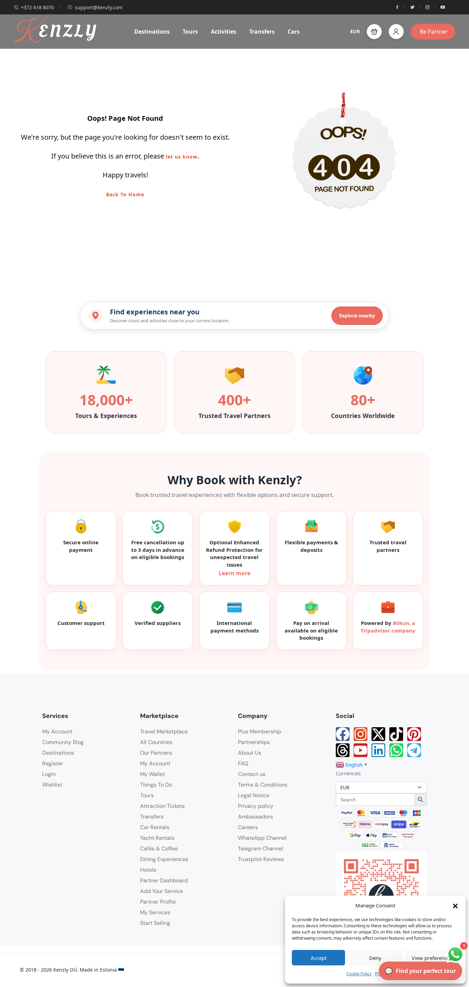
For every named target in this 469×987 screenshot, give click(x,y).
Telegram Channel (260, 848)
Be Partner (434, 31)
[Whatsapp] (396, 750)
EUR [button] (355, 31)
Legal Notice (253, 795)
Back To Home (125, 194)
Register (52, 763)
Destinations (152, 31)
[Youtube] (360, 750)
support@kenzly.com (99, 7)
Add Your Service (161, 891)
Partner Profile (158, 901)
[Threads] (343, 750)
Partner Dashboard (164, 880)
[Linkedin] (378, 750)
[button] (455, 905)
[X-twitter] (378, 734)
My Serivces (155, 912)
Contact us (251, 774)
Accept (319, 957)
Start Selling (155, 923)
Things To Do (156, 784)
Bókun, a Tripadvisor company (388, 626)
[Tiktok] (396, 734)
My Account (57, 731)
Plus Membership (259, 731)
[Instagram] (360, 734)
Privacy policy (255, 806)
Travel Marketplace (164, 731)
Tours (190, 31)
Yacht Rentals (157, 837)
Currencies (348, 773)
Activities (223, 31)
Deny (375, 957)
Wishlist (52, 784)
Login (49, 774)
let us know (181, 156)
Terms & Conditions (262, 784)
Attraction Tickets (162, 806)
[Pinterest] (414, 734)
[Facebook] (343, 734)
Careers (248, 827)
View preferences (432, 957)
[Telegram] (414, 750)
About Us (249, 752)
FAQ (243, 763)
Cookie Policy (358, 974)
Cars (294, 31)
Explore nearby (357, 315)
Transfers (262, 31)
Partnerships (254, 742)
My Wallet (152, 774)
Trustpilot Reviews (261, 859)
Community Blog (63, 742)
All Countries (156, 742)
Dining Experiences (164, 859)
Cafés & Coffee (159, 848)
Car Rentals (154, 827)
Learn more (234, 573)
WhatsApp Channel (262, 837)
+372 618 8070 (37, 7)
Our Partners (156, 752)
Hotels (148, 869)
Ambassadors (255, 816)
